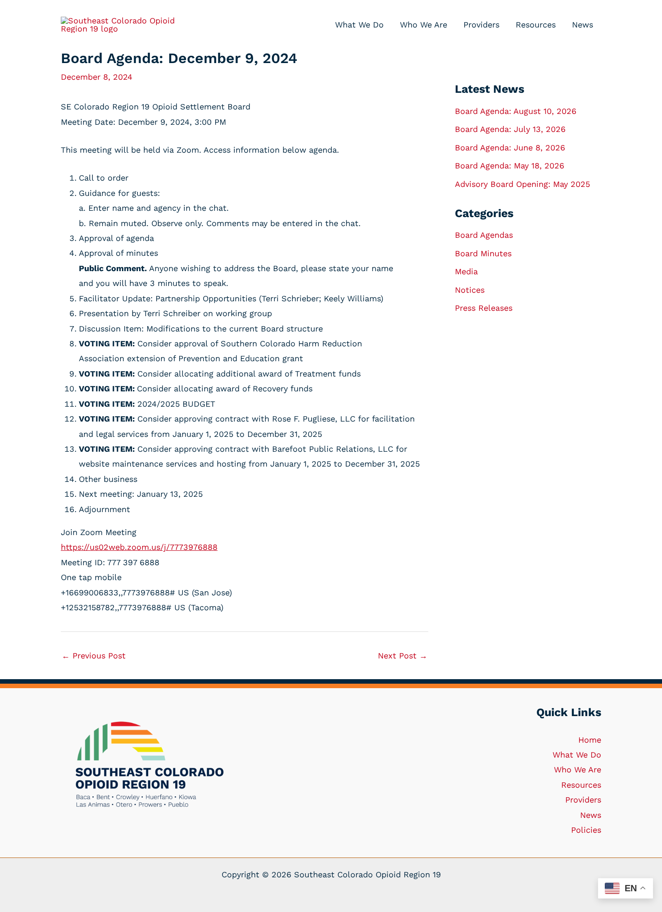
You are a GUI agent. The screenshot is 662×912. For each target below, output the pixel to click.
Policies (586, 830)
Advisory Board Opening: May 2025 (522, 184)
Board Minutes (483, 253)
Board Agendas (484, 235)
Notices (470, 290)
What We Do (577, 754)
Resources (581, 784)
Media (466, 271)
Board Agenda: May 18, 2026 (509, 165)
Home (589, 739)
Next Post (402, 656)
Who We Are (577, 769)
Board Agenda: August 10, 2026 (515, 111)
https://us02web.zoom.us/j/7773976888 (139, 547)
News (590, 815)
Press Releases (483, 308)
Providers (583, 799)
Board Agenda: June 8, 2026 (510, 147)
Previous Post (94, 656)
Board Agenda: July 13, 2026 (510, 129)
